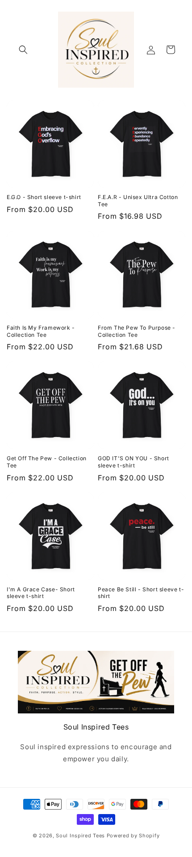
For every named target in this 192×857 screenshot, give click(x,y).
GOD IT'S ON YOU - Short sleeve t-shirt (133, 462)
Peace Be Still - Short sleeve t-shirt (141, 593)
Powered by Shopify (133, 835)
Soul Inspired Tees (80, 835)
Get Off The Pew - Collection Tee (47, 462)
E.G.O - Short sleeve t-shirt (44, 197)
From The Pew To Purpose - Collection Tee (136, 331)
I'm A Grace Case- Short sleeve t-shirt (41, 593)
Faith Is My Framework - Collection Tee (41, 331)
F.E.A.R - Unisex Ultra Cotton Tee (138, 201)
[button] (23, 49)
